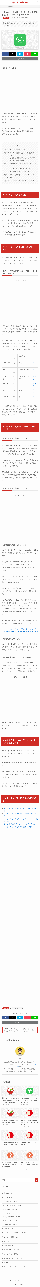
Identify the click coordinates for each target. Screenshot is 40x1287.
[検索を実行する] (36, 1180)
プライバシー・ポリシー (23, 1281)
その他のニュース (11, 1250)
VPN (6, 1241)
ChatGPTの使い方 (11, 1228)
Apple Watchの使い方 (12, 1217)
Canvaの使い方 (11, 1201)
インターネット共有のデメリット (21, 171)
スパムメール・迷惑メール (14, 1254)
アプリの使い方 (11, 1220)
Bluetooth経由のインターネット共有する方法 (19, 824)
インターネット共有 (17, 1008)
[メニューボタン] (2, 2)
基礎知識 (6, 17)
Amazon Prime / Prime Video (14, 1267)
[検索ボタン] (37, 2)
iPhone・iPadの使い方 (13, 1205)
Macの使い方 (10, 1213)
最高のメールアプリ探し (13, 1258)
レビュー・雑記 (11, 1237)
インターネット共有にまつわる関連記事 (20, 180)
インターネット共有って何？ (16, 149)
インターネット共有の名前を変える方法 (18, 827)
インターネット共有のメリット (20, 169)
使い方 (8, 1197)
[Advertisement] (20, 91)
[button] (5, 54)
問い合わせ (13, 1281)
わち (20, 1058)
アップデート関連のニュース (15, 1233)
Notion (7, 1262)
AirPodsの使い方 (11, 1209)
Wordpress (8, 1245)
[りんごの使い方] (20, 2)
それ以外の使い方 (11, 1224)
